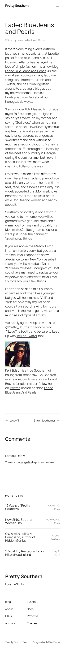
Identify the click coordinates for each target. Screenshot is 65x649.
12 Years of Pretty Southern (17, 507)
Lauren (20, 40)
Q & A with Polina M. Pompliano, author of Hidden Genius (20, 537)
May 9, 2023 (56, 553)
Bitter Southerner (44, 420)
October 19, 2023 (55, 537)
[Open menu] (58, 6)
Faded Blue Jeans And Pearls (25, 71)
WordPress (54, 642)
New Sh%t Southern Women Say (19, 521)
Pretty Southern (17, 5)
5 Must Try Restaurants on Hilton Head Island (24, 552)
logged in (26, 462)
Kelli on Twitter (26, 336)
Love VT (14, 420)
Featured (32, 40)
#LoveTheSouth (17, 331)
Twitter (15, 388)
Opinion (42, 40)
